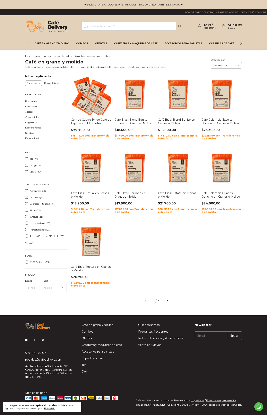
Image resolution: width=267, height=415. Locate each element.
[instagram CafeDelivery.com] (26, 340)
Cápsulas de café (221, 43)
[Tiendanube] (151, 405)
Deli (84, 371)
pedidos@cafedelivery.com (43, 359)
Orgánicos (31, 122)
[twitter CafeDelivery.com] (43, 340)
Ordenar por (218, 59)
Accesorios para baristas (183, 43)
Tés (84, 365)
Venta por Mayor (149, 345)
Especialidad (32, 138)
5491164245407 (35, 353)
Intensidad (31, 106)
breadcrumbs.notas (73, 55)
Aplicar (62, 288)
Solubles (29, 132)
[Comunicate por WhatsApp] (258, 406)
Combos (82, 43)
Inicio (28, 55)
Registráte (210, 27)
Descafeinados (33, 127)
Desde (28, 280)
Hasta (45, 280)
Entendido (49, 408)
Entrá (207, 24)
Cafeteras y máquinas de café (136, 43)
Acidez (29, 111)
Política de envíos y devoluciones (160, 338)
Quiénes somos (148, 325)
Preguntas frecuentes (153, 331)
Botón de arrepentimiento (221, 400)
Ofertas (101, 43)
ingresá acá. (197, 400)
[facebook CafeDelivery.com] (34, 340)
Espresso (32, 83)
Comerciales (32, 117)
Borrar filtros (51, 83)
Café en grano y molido (52, 43)
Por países (31, 101)
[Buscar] (180, 26)
